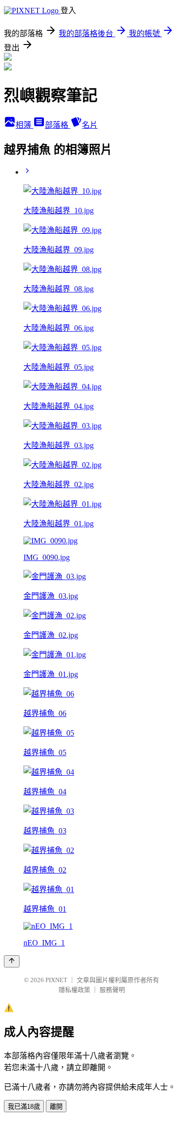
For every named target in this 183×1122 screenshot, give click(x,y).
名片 (90, 125)
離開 (56, 1106)
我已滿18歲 (24, 1106)
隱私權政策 (74, 989)
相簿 (24, 125)
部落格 (57, 125)
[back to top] (12, 961)
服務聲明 (112, 989)
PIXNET (56, 980)
